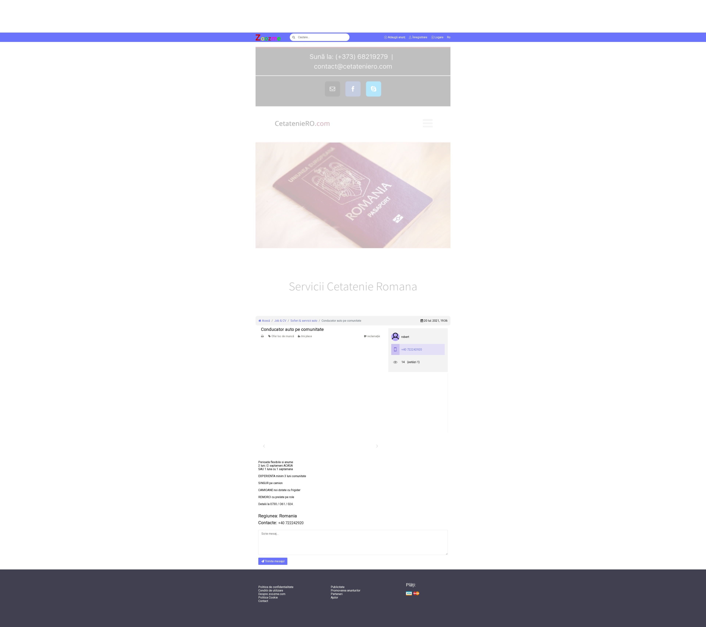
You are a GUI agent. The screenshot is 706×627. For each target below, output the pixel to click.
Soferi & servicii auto (303, 320)
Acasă (265, 320)
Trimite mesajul (274, 561)
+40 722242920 (411, 349)
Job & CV (280, 320)
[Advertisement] (110, 16)
